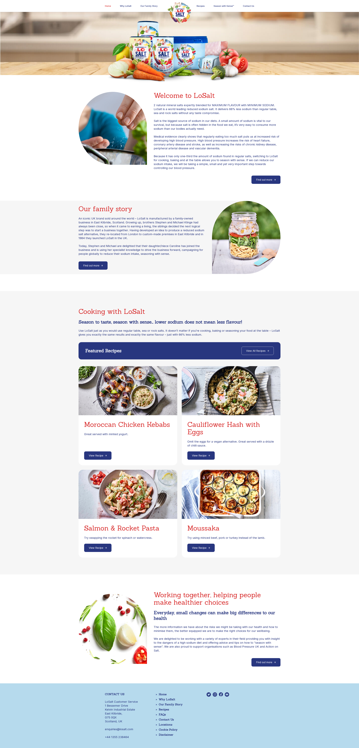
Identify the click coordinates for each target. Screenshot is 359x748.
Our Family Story (149, 6)
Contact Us (248, 6)
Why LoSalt (125, 6)
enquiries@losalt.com (119, 729)
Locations (165, 724)
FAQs (162, 714)
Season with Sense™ (224, 6)
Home (108, 6)
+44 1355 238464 (117, 737)
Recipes (201, 6)
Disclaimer (166, 734)
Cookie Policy (168, 729)
